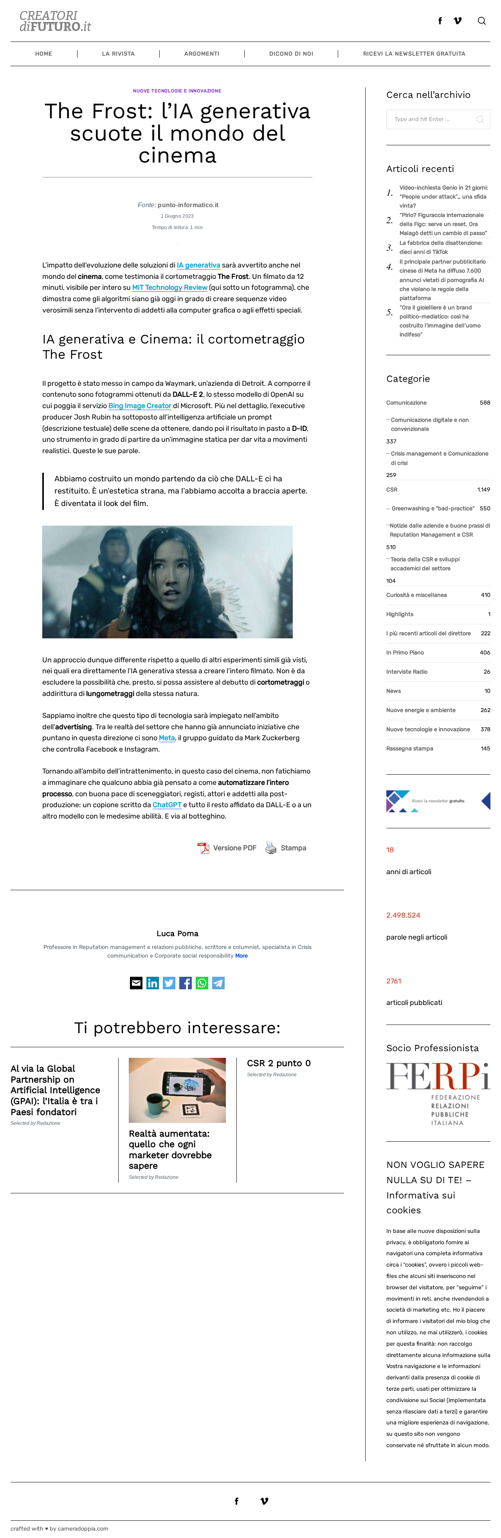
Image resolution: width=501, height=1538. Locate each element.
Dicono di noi (291, 54)
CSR (391, 489)
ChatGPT (167, 805)
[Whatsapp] (202, 985)
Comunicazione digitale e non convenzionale (430, 424)
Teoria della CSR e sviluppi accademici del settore (425, 564)
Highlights (399, 614)
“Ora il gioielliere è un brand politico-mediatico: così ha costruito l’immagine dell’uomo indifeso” (440, 321)
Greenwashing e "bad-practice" (433, 508)
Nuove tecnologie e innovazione (177, 91)
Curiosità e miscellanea (416, 595)
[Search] (481, 20)
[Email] (136, 985)
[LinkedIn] (152, 985)
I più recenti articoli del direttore (428, 633)
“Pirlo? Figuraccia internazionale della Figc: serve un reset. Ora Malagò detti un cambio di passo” (443, 224)
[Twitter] (169, 985)
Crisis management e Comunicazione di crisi (439, 458)
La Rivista (118, 54)
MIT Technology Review (169, 287)
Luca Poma (177, 933)
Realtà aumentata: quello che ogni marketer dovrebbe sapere (170, 1149)
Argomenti (202, 54)
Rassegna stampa (409, 748)
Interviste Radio (406, 672)
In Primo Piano (405, 652)
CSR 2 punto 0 (279, 1063)
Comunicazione (406, 402)
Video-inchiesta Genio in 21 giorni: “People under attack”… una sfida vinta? (444, 196)
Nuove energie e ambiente (421, 710)
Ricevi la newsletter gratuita (414, 54)
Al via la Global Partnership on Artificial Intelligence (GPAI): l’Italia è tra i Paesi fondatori (55, 1090)
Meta (167, 738)
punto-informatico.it (188, 204)
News (393, 691)
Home (43, 54)
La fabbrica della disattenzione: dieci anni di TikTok (441, 247)
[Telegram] (218, 985)
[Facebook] (185, 985)
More (241, 955)
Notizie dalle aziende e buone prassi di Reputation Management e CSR (440, 530)
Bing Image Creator (139, 405)
